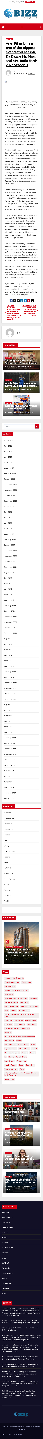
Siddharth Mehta (26, 366)
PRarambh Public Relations (17, 1057)
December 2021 (10, 749)
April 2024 (8, 595)
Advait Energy (27, 982)
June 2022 (8, 716)
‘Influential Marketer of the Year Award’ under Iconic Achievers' (20, 1074)
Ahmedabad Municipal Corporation (16, 990)
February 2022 (10, 738)
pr (5, 1057)
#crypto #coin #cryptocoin (14, 978)
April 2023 (8, 661)
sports (21, 1065)
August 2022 (9, 705)
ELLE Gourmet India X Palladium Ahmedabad (19, 1037)
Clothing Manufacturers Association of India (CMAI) (19, 1015)
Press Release (9, 879)
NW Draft (7, 868)
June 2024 (8, 584)
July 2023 (8, 644)
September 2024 (10, 567)
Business (7, 813)
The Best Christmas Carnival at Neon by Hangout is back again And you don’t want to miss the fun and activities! (14, 312)
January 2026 (9, 479)
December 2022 (10, 683)
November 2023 (10, 622)
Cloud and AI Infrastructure (13, 1020)
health (33, 1045)
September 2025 (10, 501)
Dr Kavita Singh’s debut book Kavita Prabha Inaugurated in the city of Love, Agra (29, 310)
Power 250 (8, 873)
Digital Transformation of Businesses (17, 1028)
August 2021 (9, 771)
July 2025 (8, 512)
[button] (40, 27)
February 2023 (10, 672)
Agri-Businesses (10, 986)
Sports (6, 884)
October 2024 (9, 562)
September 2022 (10, 699)
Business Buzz (10, 818)
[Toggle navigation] (22, 26)
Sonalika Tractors (10, 1065)
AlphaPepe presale (11, 1002)
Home (3, 1434)
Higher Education (10, 1049)
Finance (7, 835)
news (6, 862)
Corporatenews (30, 1020)
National (7, 857)
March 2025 (9, 534)
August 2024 (9, 573)
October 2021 (9, 760)
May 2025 (8, 523)
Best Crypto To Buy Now (29, 1006)
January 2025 (9, 545)
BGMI (6, 1010)
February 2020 (10, 793)
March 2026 (9, 468)
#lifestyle (31, 74)
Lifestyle (9, 39)
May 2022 (8, 721)
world (22, 1069)
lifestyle (35, 1049)
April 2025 (8, 528)
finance (19, 1041)
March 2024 (9, 600)
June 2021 (8, 782)
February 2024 (10, 606)
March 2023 (9, 666)
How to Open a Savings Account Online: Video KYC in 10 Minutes (19, 1159)
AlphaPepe (33, 998)
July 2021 (8, 776)
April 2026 (8, 462)
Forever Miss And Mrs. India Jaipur (16, 1045)
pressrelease (21, 1061)
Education (8, 824)
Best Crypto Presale (11, 1006)
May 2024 (8, 589)
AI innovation (8, 994)
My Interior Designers (11, 1053)
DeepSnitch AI (20, 1024)
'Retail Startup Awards (12, 982)
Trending (7, 895)
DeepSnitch (8, 1024)
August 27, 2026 (14, 1186)
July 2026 (8, 446)
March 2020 (9, 787)
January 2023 (9, 677)
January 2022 (9, 743)
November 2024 (10, 556)
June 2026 (8, 451)
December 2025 (10, 484)
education (7, 1032)
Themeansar (21, 1429)
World (6, 901)
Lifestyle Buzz (9, 851)
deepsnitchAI (31, 1024)
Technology (8, 890)
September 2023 (10, 633)
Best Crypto (24, 1002)
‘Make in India (9, 1079)
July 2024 (8, 578)
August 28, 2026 (14, 956)
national (24, 1053)
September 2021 (10, 765)
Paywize (33, 1053)
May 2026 (8, 457)
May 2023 (8, 655)
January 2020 (9, 798)
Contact (9, 1434)
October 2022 (9, 694)
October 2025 (9, 495)
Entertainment (9, 829)
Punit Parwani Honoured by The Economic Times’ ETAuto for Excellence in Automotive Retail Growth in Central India (19, 1374)
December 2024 (10, 551)
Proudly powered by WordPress (14, 1426)
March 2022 (9, 732)
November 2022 (10, 688)
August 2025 (9, 506)
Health (6, 840)
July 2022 (8, 710)
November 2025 (10, 490)
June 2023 (8, 650)
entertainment (9, 1041)
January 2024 (9, 611)
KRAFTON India (24, 1049)
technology (30, 1065)
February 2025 (10, 540)
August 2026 (9, 440)
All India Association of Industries (15, 998)
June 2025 (8, 517)
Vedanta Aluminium (10, 1069)
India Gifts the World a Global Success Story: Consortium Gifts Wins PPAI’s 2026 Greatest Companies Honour (20, 1383)
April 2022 (8, 727)
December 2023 (10, 617)
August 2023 (9, 639)
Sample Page (18, 1434)
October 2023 (9, 628)
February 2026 (10, 473)
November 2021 (10, 754)
